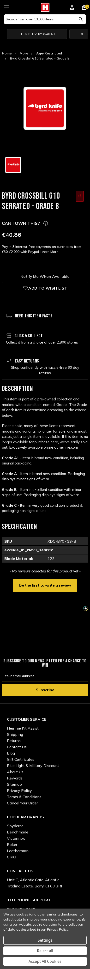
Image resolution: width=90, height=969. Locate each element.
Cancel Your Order (22, 803)
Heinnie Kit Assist (23, 728)
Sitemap (14, 784)
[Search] (80, 19)
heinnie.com (68, 447)
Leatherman (18, 850)
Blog (11, 753)
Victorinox (16, 838)
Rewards (15, 778)
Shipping (15, 734)
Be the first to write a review (45, 585)
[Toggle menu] (6, 6)
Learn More (49, 252)
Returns (14, 740)
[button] (45, 585)
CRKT (12, 857)
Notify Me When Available (45, 276)
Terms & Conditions (24, 796)
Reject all (45, 950)
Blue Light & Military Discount (33, 765)
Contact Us (17, 746)
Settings (45, 940)
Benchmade (17, 832)
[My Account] (72, 8)
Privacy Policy (19, 790)
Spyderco (15, 825)
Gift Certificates (20, 759)
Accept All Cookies (45, 961)
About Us (15, 771)
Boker (12, 844)
